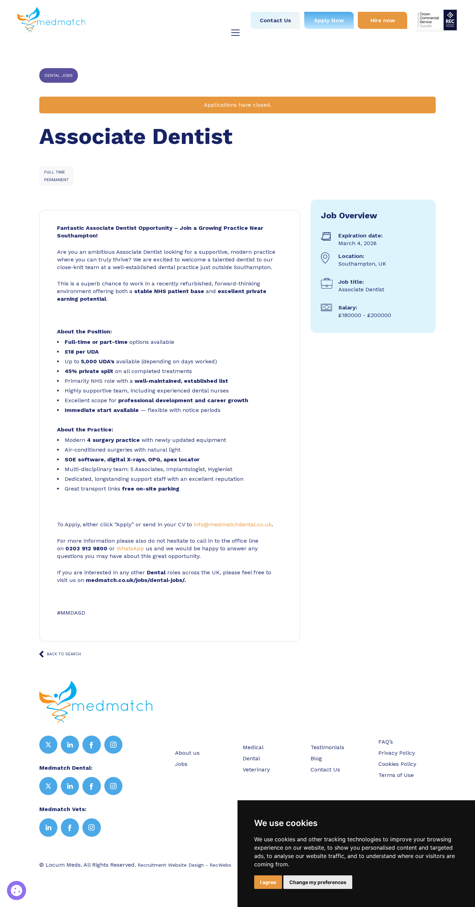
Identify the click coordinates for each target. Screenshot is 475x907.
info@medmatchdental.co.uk (233, 524)
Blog (228, 22)
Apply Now (329, 20)
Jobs (165, 9)
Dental (225, 9)
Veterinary (151, 22)
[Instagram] (113, 745)
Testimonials (193, 22)
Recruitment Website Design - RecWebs (184, 865)
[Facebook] (91, 745)
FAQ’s (385, 741)
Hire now (382, 20)
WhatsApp (130, 548)
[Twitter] (48, 745)
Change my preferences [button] (317, 882)
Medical (194, 9)
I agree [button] (268, 882)
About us (136, 9)
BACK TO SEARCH (64, 654)
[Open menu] (235, 33)
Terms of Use (396, 775)
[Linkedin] (70, 745)
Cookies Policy (397, 764)
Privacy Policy (396, 753)
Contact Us (275, 20)
